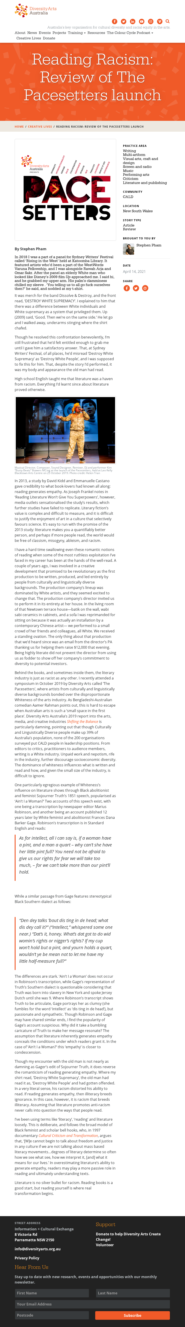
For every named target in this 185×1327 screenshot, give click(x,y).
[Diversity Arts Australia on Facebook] (115, 21)
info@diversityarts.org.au (38, 1248)
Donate (49, 38)
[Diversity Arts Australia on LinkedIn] (133, 21)
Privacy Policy (27, 1258)
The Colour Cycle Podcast (128, 33)
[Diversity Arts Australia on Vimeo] (160, 21)
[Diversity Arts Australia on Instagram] (151, 21)
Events (45, 33)
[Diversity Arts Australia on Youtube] (142, 21)
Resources (96, 33)
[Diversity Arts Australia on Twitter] (124, 21)
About (20, 33)
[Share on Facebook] (126, 287)
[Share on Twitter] (135, 287)
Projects (59, 33)
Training (75, 33)
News (32, 33)
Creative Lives (28, 38)
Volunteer (105, 1244)
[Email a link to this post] (145, 287)
